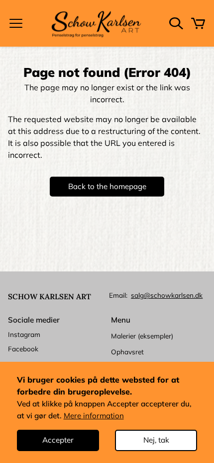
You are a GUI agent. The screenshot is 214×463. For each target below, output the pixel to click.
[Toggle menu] (16, 23)
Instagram (24, 334)
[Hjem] (96, 23)
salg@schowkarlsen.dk (167, 295)
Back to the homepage (107, 186)
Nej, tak (156, 440)
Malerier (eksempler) (142, 335)
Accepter (58, 440)
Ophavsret (127, 351)
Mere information (94, 415)
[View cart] (198, 23)
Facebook (23, 348)
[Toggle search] (176, 23)
